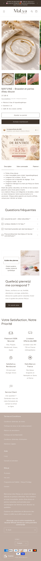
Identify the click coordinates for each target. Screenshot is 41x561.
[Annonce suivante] (37, 3)
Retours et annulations (11, 430)
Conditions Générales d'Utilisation (15, 439)
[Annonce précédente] (3, 3)
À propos (7, 473)
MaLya (21, 557)
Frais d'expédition (6, 98)
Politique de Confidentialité (13, 435)
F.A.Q (6, 456)
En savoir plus (13, 305)
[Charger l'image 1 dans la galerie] (8, 79)
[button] (4, 11)
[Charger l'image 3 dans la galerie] (33, 79)
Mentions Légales (10, 444)
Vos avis (7, 478)
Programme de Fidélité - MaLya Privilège (17, 482)
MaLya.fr (25, 557)
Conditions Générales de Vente (14, 422)
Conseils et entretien (11, 461)
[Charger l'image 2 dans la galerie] (20, 79)
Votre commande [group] (22, 166)
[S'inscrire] (35, 530)
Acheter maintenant (20, 122)
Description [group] (7, 166)
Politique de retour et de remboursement (18, 426)
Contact (6, 486)
